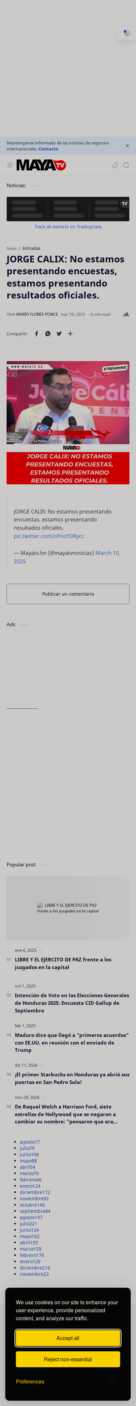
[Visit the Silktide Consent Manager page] (112, 1381)
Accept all (68, 1338)
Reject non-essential (68, 1359)
